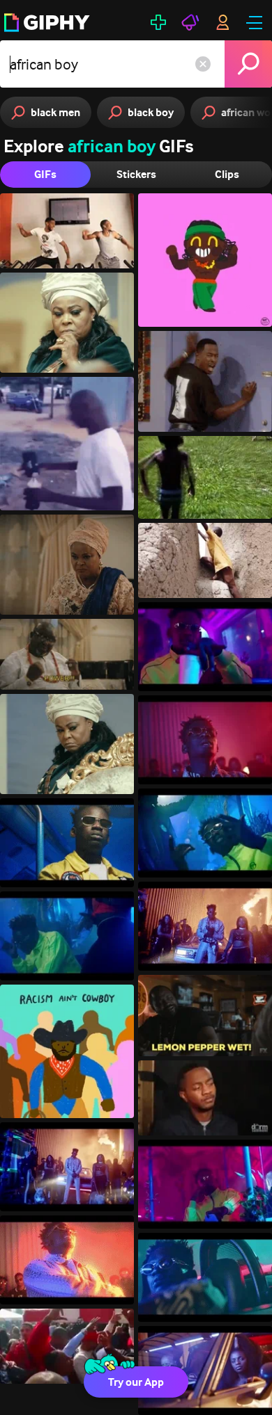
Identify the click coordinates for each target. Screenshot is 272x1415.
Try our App (136, 1382)
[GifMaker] (158, 22)
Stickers (136, 174)
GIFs (45, 174)
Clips (227, 174)
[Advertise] (190, 22)
